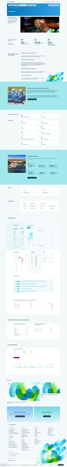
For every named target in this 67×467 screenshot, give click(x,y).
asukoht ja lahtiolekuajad (16, 433)
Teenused (17, 5)
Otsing (51, 5)
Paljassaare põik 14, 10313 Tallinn (13, 447)
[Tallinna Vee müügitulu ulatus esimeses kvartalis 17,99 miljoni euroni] (23, 391)
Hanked (36, 431)
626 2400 (12, 437)
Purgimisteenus (24, 448)
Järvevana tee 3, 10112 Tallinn (12, 444)
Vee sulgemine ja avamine (25, 446)
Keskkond (28, 5)
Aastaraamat (49, 431)
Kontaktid (53, 1)
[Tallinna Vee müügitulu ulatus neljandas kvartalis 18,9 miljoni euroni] (50, 387)
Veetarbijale (12, 5)
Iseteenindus (56, 5)
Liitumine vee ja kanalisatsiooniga (26, 432)
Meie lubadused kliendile (25, 436)
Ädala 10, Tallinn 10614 (11, 442)
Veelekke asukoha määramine (25, 447)
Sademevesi (36, 443)
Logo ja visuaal (50, 432)
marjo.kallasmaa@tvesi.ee (11, 44)
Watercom (36, 436)
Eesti (57, 1)
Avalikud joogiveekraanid (25, 443)
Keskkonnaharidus (37, 442)
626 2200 (12, 431)
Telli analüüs (51, 208)
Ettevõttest (22, 5)
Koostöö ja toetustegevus (38, 432)
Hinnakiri (23, 437)
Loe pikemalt (8, 403)
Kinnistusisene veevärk (24, 431)
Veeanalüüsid (23, 442)
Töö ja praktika (33, 5)
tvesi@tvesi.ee (12, 430)
